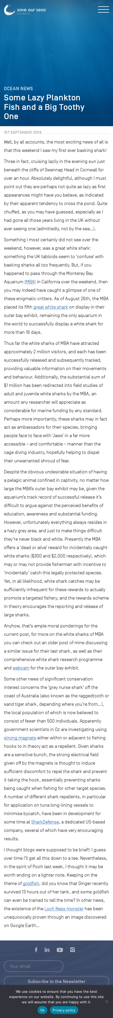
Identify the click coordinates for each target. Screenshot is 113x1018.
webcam (21, 668)
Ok (42, 1010)
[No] (106, 1001)
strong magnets (20, 737)
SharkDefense (45, 822)
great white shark (50, 307)
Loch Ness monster (64, 908)
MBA (30, 281)
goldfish (31, 883)
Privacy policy (64, 1010)
